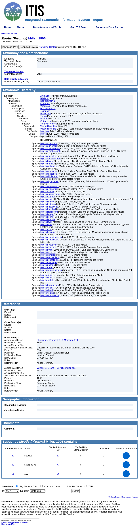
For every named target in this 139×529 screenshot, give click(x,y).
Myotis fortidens (48, 204)
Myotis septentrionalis (51, 270)
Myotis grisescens (49, 207)
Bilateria (44, 98)
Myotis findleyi (47, 201)
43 (13, 465)
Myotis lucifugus (48, 232)
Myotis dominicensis (50, 194)
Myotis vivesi (46, 290)
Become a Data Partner (110, 27)
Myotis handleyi (48, 209)
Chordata (45, 103)
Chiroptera (45, 121)
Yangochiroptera (48, 123)
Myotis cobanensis (49, 186)
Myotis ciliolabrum (49, 176)
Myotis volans (47, 293)
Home (7, 27)
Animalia (44, 96)
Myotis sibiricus (47, 275)
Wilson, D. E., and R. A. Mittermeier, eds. (56, 368)
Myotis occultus (47, 252)
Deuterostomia (47, 101)
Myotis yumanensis (49, 295)
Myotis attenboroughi (50, 151)
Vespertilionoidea (49, 126)
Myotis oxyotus (47, 255)
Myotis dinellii (47, 191)
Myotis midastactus (49, 239)
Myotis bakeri (46, 161)
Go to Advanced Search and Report (123, 497)
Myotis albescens (48, 143)
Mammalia (45, 113)
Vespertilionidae (48, 129)
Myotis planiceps (48, 262)
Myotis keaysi (47, 214)
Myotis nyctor (46, 250)
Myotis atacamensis (50, 148)
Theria (43, 116)
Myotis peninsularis (49, 257)
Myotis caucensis (48, 171)
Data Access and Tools (47, 27)
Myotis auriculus (48, 156)
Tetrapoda (45, 111)
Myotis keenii (46, 217)
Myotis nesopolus (49, 245)
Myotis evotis (46, 199)
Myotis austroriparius (50, 158)
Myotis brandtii (47, 163)
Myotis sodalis (47, 280)
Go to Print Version (9, 33)
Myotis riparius (47, 265)
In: (3, 491)
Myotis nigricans (48, 247)
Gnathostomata (47, 108)
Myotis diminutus (48, 189)
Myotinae (44, 131)
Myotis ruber (46, 267)
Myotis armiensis (48, 146)
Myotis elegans (47, 196)
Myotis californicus (49, 166)
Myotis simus (46, 277)
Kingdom (24, 491)
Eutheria (44, 118)
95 (13, 474)
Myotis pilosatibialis (50, 260)
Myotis (43, 134)
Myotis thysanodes (49, 285)
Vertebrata (45, 106)
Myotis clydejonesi (49, 181)
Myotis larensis (47, 219)
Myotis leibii (46, 224)
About (20, 27)
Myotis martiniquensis (51, 237)
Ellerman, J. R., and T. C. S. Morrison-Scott (57, 340)
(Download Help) (47, 47)
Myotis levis (46, 229)
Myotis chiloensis (48, 174)
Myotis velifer (46, 288)
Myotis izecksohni (49, 212)
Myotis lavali (46, 222)
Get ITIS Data (78, 27)
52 (13, 455)
